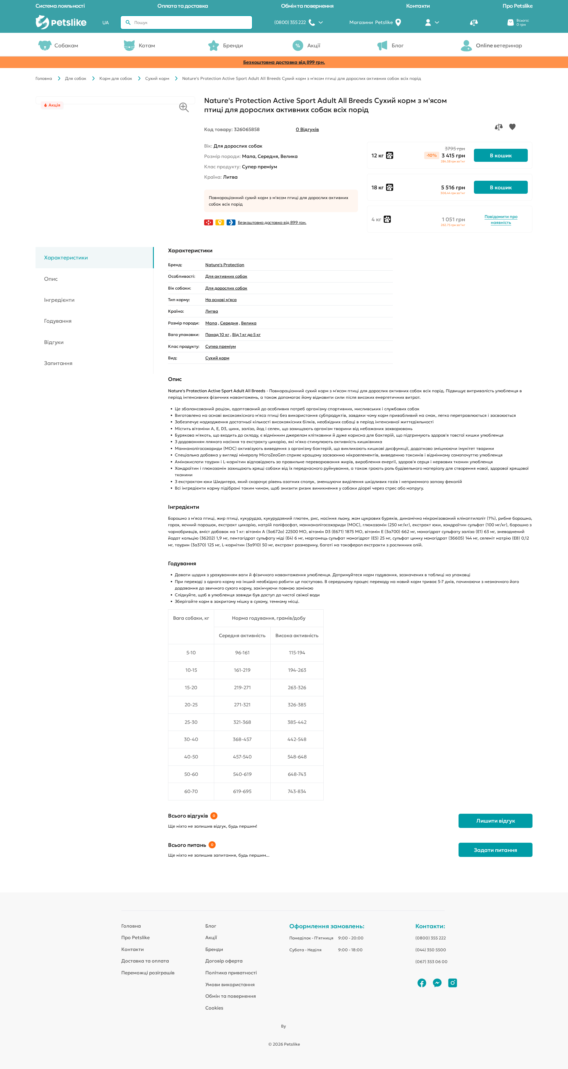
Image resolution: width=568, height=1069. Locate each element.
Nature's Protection (224, 264)
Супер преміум (220, 346)
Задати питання (495, 850)
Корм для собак (115, 78)
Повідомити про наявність (501, 219)
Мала (211, 323)
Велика (248, 323)
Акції (313, 45)
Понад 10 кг (217, 334)
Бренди (233, 45)
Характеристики (66, 257)
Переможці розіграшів (148, 973)
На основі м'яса (221, 299)
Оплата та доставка (182, 5)
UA (105, 22)
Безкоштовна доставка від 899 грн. (284, 62)
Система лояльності (60, 5)
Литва (211, 311)
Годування (58, 321)
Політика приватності (231, 973)
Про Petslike (517, 5)
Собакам (66, 45)
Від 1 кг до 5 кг (246, 334)
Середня (229, 323)
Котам (147, 45)
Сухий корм (157, 78)
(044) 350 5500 (430, 949)
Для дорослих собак (226, 288)
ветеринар (499, 45)
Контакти (418, 5)
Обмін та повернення (307, 5)
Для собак (75, 78)
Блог (398, 45)
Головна (44, 78)
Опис (51, 278)
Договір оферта (224, 961)
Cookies (214, 1008)
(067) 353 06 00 (431, 961)
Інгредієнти (59, 299)
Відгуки (54, 342)
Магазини (371, 22)
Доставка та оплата (145, 961)
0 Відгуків (307, 129)
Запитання (58, 363)
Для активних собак (226, 276)
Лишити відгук (495, 820)
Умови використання (230, 984)
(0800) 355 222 (430, 938)
